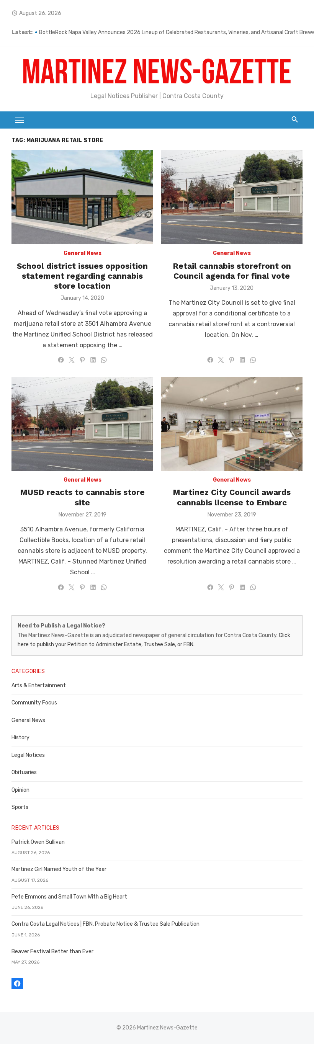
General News (82, 253)
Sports (19, 807)
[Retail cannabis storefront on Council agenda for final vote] (232, 197)
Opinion (20, 790)
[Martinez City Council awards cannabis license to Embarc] (232, 424)
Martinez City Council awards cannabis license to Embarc (232, 497)
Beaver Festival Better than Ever (52, 951)
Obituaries (24, 772)
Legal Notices (28, 755)
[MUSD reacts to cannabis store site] (82, 424)
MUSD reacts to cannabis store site (82, 497)
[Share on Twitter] (71, 359)
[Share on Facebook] (60, 359)
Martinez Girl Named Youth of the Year (58, 869)
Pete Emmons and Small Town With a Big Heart (69, 897)
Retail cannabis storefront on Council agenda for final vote (232, 271)
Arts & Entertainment (38, 685)
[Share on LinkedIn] (93, 359)
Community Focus (34, 702)
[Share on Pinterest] (82, 359)
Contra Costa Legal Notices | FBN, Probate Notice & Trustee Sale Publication (105, 924)
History (20, 737)
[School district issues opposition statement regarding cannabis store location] (82, 197)
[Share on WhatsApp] (103, 359)
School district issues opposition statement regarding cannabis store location (82, 276)
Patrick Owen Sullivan (38, 842)
